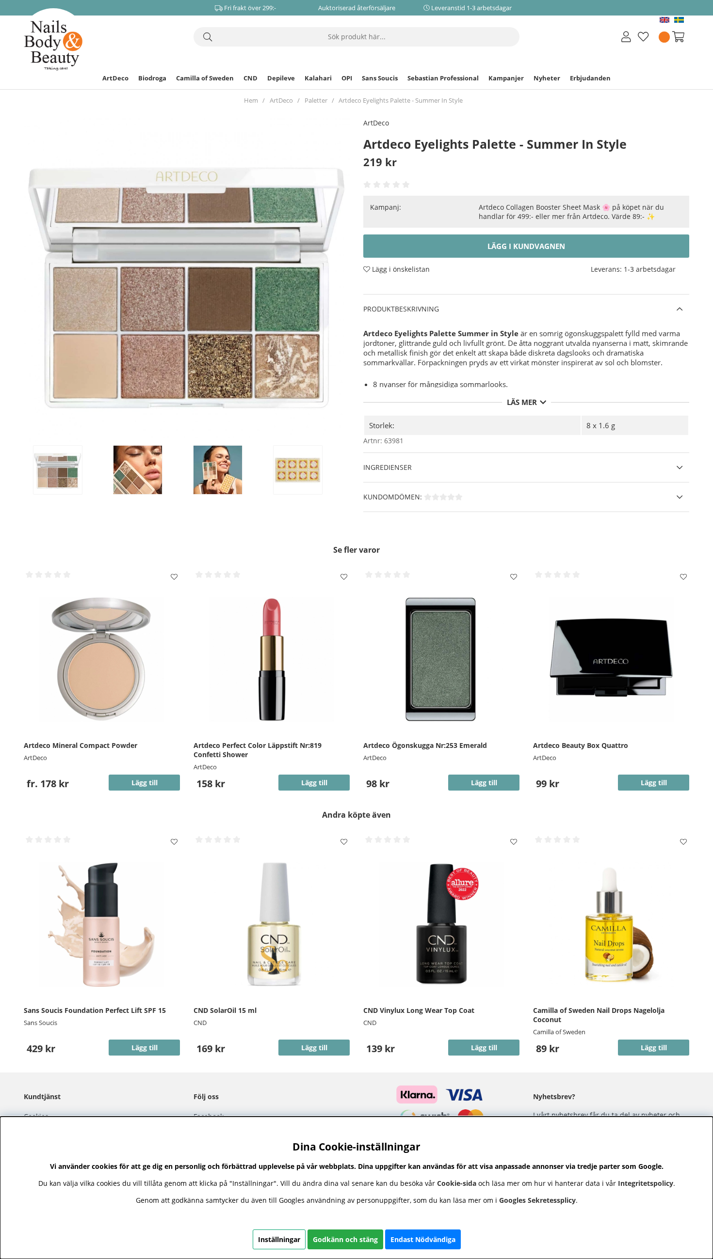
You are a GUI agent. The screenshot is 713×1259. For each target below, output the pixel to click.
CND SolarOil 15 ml (225, 1010)
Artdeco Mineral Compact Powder (80, 745)
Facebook (209, 1116)
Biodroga (152, 78)
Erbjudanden (590, 78)
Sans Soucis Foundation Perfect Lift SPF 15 (95, 1010)
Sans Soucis (380, 78)
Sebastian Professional (443, 78)
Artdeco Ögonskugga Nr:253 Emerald (425, 745)
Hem (251, 100)
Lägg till (144, 782)
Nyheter (547, 78)
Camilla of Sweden (205, 78)
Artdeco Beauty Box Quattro (580, 745)
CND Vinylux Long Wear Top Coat (418, 1010)
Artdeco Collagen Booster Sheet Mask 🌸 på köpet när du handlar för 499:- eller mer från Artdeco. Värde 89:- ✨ (571, 211)
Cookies (36, 1116)
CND (250, 78)
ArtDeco (115, 78)
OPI (346, 78)
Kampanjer (506, 78)
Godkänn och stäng (345, 1239)
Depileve (281, 78)
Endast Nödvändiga (422, 1239)
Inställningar (279, 1239)
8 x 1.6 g (600, 425)
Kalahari (318, 78)
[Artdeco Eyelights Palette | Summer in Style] (68, 470)
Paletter (316, 100)
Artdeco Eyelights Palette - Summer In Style (401, 100)
